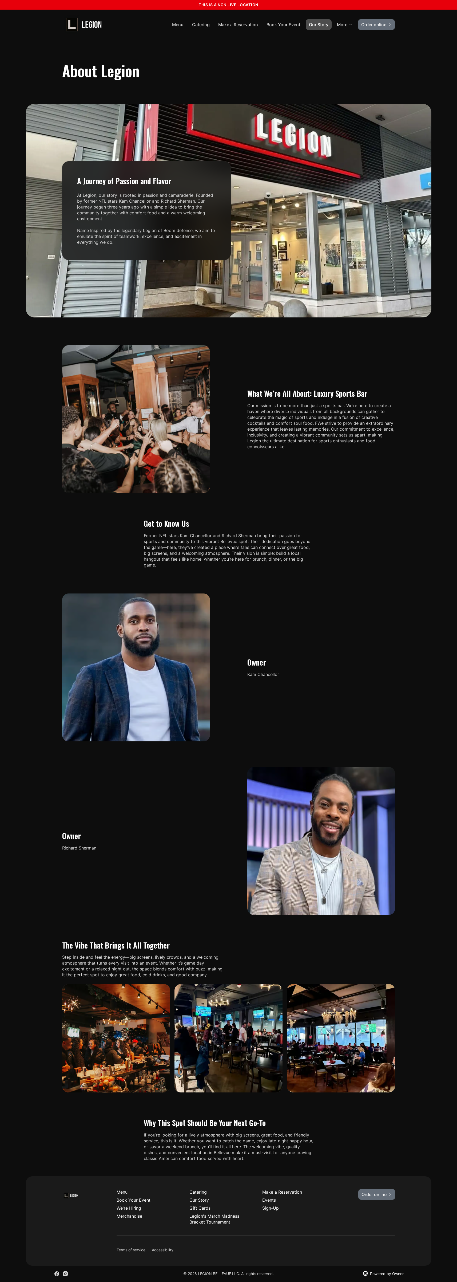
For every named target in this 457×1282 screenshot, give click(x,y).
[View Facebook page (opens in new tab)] (57, 1274)
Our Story (318, 24)
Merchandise (129, 1216)
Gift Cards (199, 1208)
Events (269, 1200)
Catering (201, 24)
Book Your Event (283, 24)
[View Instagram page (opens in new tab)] (65, 1274)
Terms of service (131, 1250)
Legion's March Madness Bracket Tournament (214, 1219)
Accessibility (162, 1250)
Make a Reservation (238, 24)
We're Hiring (129, 1208)
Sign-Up (270, 1208)
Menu (178, 24)
